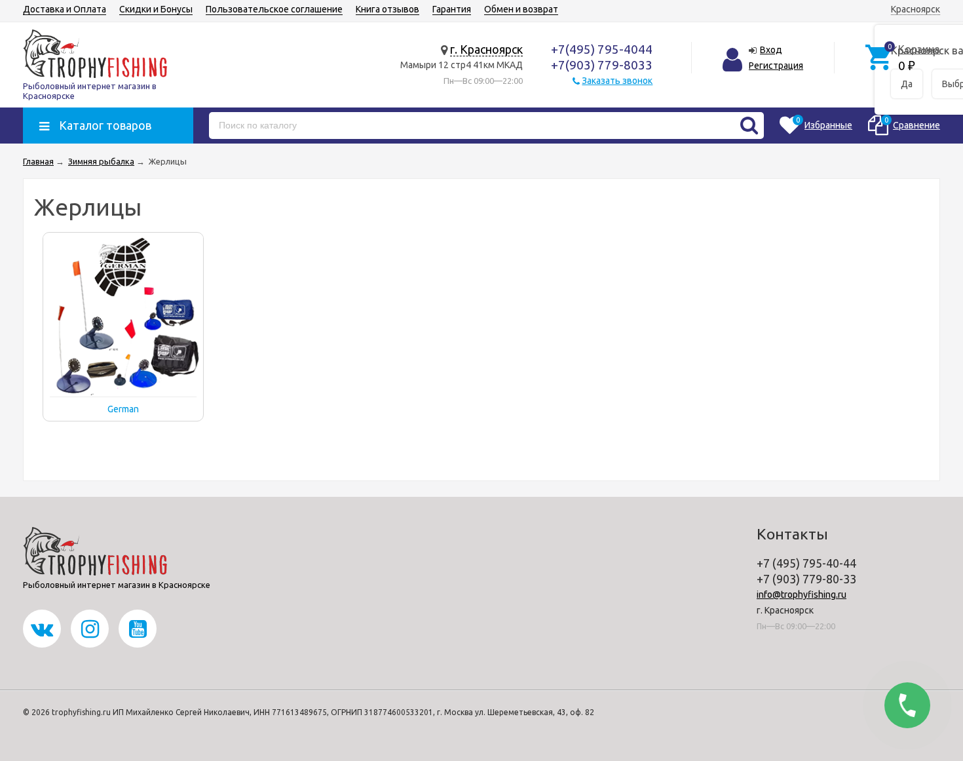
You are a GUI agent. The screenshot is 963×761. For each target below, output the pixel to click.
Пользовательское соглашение (274, 9)
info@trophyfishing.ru (801, 594)
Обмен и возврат (521, 9)
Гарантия (451, 9)
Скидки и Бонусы (156, 9)
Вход (771, 50)
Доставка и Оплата (64, 9)
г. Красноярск (486, 49)
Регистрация (776, 65)
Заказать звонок (617, 80)
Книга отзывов (387, 9)
